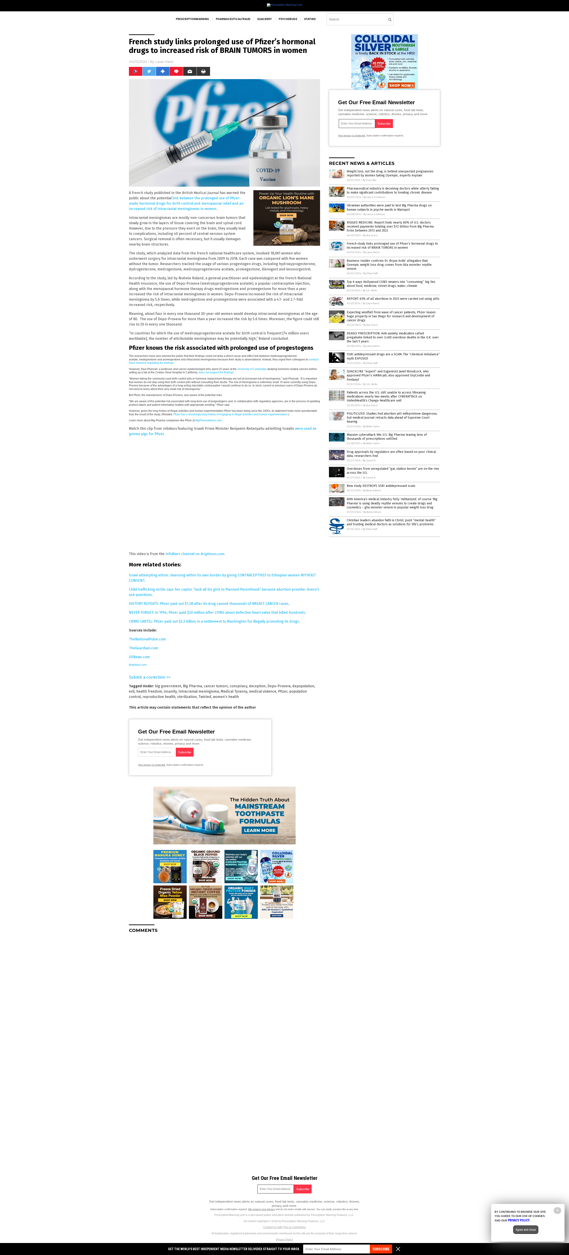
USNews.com (139, 657)
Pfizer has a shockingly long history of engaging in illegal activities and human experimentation (230, 414)
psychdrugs (288, 19)
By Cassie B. (369, 460)
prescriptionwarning (192, 19)
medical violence (262, 691)
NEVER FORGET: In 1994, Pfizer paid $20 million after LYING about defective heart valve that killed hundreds (217, 612)
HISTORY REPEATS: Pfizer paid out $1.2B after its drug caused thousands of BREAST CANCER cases (209, 604)
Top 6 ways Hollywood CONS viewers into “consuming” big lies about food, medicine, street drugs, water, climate (391, 284)
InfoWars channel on (182, 554)
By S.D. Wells (370, 290)
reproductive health (158, 697)
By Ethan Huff (370, 273)
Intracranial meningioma (198, 691)
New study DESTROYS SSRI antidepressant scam (381, 486)
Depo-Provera (279, 686)
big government (168, 686)
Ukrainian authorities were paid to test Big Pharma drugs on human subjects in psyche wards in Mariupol (389, 207)
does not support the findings (216, 372)
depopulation (303, 686)
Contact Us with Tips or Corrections (284, 1227)
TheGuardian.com (143, 648)
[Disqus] (224, 992)
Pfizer (282, 691)
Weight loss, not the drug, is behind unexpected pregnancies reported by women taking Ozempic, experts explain (390, 173)
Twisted (204, 697)
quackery (264, 19)
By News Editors (372, 490)
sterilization (187, 697)
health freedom (149, 691)
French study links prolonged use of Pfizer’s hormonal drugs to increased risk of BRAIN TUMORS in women (392, 246)
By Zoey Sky (369, 180)
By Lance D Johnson (374, 197)
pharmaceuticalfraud (233, 19)
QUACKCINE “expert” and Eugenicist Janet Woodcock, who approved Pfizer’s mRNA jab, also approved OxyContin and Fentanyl (388, 375)
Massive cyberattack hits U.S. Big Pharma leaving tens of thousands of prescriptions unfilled (387, 437)
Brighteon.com (212, 554)
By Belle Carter (371, 426)
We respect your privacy (261, 1209)
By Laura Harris (371, 252)
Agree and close (526, 1229)
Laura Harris (164, 62)
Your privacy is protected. (152, 764)
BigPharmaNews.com (208, 420)
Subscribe (381, 1249)
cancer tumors (216, 686)
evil (131, 691)
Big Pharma (192, 686)
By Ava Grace (370, 235)
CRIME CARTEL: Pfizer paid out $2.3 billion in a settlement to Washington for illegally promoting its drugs (214, 621)
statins (310, 19)
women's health (226, 697)
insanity (170, 691)
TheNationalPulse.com (147, 639)
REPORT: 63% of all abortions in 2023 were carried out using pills (393, 299)
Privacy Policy (284, 1239)
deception (257, 686)
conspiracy (238, 686)
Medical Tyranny (234, 691)
